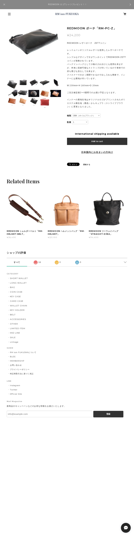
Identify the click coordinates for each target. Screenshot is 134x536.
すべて (17, 262)
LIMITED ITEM (17, 328)
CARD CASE (16, 301)
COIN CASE (16, 292)
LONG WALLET (18, 283)
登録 (108, 414)
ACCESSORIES (18, 319)
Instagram (15, 385)
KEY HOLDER (17, 310)
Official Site (16, 394)
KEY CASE (15, 296)
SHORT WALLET (19, 278)
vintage (14, 342)
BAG (12, 287)
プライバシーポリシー (20, 369)
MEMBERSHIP (17, 361)
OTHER (14, 324)
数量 (69, 122)
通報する (86, 164)
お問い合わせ (16, 365)
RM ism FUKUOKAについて (23, 352)
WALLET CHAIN (18, 305)
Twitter (13, 390)
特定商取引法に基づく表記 (22, 374)
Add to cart (97, 141)
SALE (13, 337)
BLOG (13, 356)
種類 (69, 116)
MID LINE (15, 333)
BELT (13, 314)
